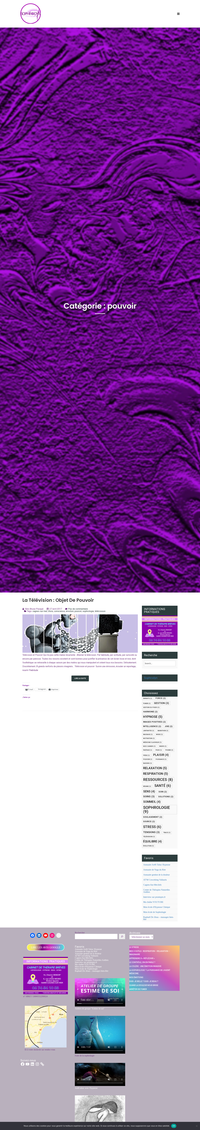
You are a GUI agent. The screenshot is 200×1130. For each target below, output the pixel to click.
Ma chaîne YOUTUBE (153, 902)
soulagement (152, 817)
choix (50, 611)
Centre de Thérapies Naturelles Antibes (156, 891)
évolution (148, 846)
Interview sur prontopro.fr (154, 897)
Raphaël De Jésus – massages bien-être (158, 918)
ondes (162, 746)
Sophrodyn (150, 677)
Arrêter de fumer (138, 989)
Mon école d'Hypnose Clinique (156, 907)
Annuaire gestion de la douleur (156, 875)
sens (149, 791)
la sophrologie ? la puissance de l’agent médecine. (149, 972)
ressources (158, 779)
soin (163, 792)
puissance (161, 759)
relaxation (155, 768)
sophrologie (88, 611)
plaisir (161, 755)
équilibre (152, 841)
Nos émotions (136, 977)
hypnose (152, 717)
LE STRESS (134, 947)
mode (159, 734)
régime (147, 786)
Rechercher (80, 933)
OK (174, 1126)
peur (159, 750)
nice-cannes (149, 746)
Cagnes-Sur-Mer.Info (152, 885)
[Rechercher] (122, 936)
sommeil (152, 801)
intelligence (152, 726)
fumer (146, 703)
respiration (155, 774)
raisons (147, 763)
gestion (161, 703)
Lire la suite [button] (80, 678)
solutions (165, 796)
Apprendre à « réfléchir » (142, 958)
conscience (59, 611)
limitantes (148, 731)
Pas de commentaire (78, 609)
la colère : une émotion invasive (145, 966)
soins (149, 796)
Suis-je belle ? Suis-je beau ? (143, 981)
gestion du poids (151, 707)
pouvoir (78, 611)
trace (166, 832)
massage (148, 734)
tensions (151, 832)
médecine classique (152, 742)
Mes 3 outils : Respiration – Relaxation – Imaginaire (149, 953)
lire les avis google (45, 947)
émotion (70, 611)
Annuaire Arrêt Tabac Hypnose (156, 865)
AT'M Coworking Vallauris (155, 880)
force (161, 698)
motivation (149, 738)
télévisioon (100, 611)
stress (152, 827)
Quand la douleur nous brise (143, 985)
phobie (169, 750)
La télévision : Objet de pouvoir (58, 600)
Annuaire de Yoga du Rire (154, 870)
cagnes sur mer (40, 611)
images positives (154, 722)
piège (146, 755)
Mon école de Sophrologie (154, 912)
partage (147, 750)
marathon (163, 731)
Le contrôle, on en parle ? (142, 962)
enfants (147, 698)
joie (169, 726)
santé (162, 786)
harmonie (150, 711)
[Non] (196, 1126)
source (149, 821)
